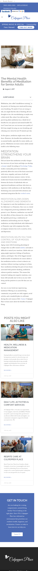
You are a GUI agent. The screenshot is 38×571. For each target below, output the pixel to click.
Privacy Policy (9, 8)
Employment (22, 5)
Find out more (25, 27)
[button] (30, 97)
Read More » (7, 370)
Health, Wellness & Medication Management (15, 347)
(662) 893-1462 (9, 5)
